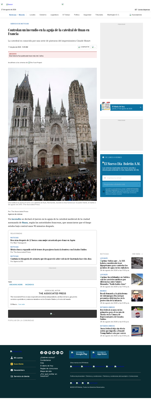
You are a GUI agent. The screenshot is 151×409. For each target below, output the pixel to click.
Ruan (25, 222)
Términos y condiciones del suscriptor (115, 376)
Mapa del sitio (46, 371)
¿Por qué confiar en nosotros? (48, 375)
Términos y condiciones (93, 376)
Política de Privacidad (132, 188)
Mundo (22, 15)
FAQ (42, 363)
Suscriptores (137, 15)
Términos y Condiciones (112, 190)
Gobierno (43, 15)
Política (76, 15)
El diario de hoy (46, 366)
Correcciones (133, 376)
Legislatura (54, 15)
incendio (16, 218)
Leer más (21, 304)
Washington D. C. (113, 15)
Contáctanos (45, 360)
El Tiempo (66, 15)
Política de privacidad (77, 376)
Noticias (12, 15)
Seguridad (87, 15)
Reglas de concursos (49, 368)
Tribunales (99, 15)
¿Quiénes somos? (47, 357)
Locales (32, 15)
